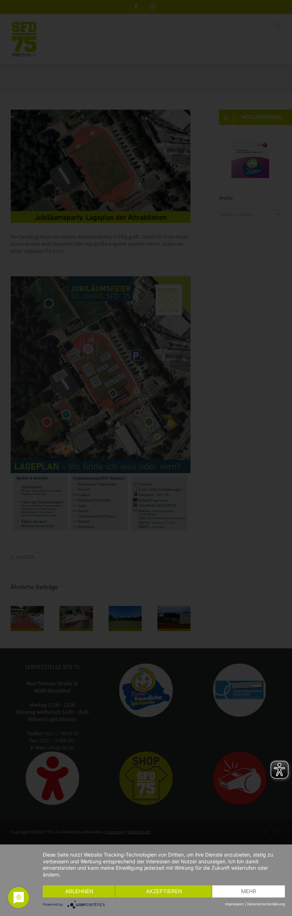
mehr (248, 891)
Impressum (234, 904)
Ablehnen (79, 891)
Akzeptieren (164, 891)
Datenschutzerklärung (266, 904)
